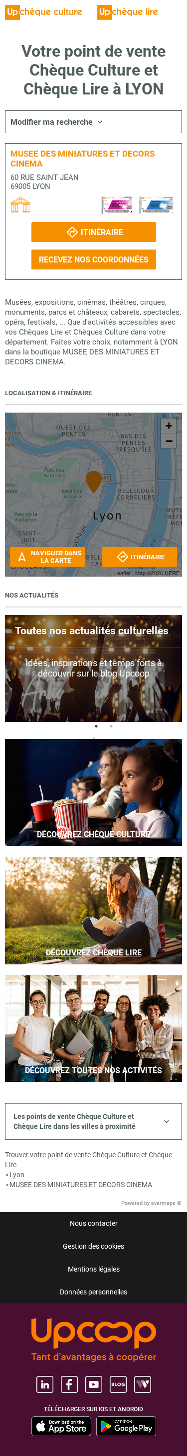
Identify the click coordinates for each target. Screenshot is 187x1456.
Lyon (16, 1175)
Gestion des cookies (93, 1246)
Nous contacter (94, 1223)
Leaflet (122, 573)
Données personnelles (93, 1292)
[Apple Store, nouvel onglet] (61, 1426)
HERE (172, 573)
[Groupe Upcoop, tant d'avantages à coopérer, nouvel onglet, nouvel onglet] (93, 1341)
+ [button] (169, 426)
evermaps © (166, 1203)
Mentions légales (94, 1269)
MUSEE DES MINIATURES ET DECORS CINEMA (80, 1185)
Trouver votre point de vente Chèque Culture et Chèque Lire (88, 1160)
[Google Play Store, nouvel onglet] (126, 1426)
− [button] (169, 441)
